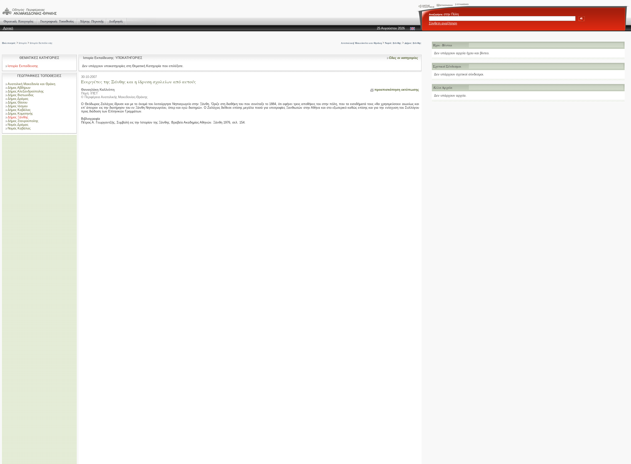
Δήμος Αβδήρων (19, 87)
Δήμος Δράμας (18, 99)
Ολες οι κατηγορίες (403, 58)
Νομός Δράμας (18, 124)
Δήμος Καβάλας (19, 110)
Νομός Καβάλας (19, 128)
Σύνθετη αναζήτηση (443, 23)
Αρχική (7, 28)
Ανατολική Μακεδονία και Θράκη (31, 84)
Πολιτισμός (9, 43)
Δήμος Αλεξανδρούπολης (26, 91)
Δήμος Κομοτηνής (20, 113)
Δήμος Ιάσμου (18, 106)
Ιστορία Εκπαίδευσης (41, 43)
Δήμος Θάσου (17, 102)
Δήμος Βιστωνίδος (21, 95)
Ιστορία (23, 43)
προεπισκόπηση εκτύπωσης (396, 89)
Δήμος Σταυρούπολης (23, 121)
